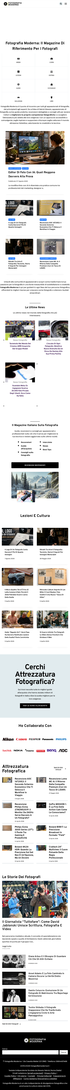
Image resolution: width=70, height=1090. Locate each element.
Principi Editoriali (44, 1076)
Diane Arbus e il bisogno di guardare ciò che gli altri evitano (47, 958)
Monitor (43, 219)
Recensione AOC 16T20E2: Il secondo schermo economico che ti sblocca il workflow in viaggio (50, 226)
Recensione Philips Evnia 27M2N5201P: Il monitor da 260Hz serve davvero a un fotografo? (24, 811)
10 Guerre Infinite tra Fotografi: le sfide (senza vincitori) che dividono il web (52, 634)
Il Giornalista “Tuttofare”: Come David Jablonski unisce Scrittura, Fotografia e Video (32, 925)
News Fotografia (20, 340)
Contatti (31, 1076)
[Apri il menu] (66, 4)
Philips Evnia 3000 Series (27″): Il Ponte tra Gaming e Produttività (24, 832)
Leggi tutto (6, 946)
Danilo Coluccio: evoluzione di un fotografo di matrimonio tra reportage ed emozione (48, 993)
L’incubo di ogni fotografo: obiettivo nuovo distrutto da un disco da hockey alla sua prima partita (53, 349)
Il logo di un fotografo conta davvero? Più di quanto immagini (17, 225)
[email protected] (35, 1073)
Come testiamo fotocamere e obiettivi (40, 1078)
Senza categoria (15, 168)
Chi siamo (22, 1076)
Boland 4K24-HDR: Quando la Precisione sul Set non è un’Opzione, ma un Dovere (24, 852)
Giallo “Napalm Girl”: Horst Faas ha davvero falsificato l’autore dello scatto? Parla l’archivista (17, 634)
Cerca (4, 1049)
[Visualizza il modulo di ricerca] (61, 3)
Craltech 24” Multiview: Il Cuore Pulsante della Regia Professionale (58, 852)
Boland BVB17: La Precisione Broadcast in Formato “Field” (58, 831)
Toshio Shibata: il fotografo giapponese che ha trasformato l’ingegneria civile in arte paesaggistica (44, 1011)
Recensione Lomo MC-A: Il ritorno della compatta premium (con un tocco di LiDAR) (50, 265)
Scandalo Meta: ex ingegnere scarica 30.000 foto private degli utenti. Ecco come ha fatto (20, 391)
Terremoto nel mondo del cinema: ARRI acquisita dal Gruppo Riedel (20, 346)
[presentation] (35, 147)
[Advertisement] (35, 21)
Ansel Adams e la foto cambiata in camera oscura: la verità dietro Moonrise (46, 976)
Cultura (25, 168)
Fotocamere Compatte (48, 258)
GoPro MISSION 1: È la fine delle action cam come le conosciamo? (58, 808)
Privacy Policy (50, 1073)
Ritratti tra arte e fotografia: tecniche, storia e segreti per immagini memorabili (19, 265)
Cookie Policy (10, 1076)
